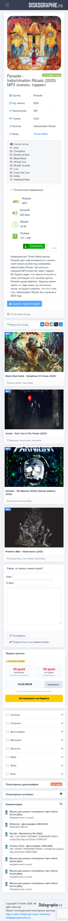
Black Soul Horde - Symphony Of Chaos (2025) (30, 376)
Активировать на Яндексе (34, 698)
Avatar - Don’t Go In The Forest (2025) (26, 433)
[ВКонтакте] (42, 324)
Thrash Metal (40, 134)
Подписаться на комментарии (30, 642)
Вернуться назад (18, 324)
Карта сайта (12, 914)
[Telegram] (51, 324)
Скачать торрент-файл (26, 304)
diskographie (46, 4)
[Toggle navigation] (7, 5)
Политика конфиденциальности (28, 915)
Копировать (53, 684)
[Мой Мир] (61, 324)
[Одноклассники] (47, 324)
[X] (56, 324)
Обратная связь (29, 914)
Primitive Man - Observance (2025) (24, 551)
